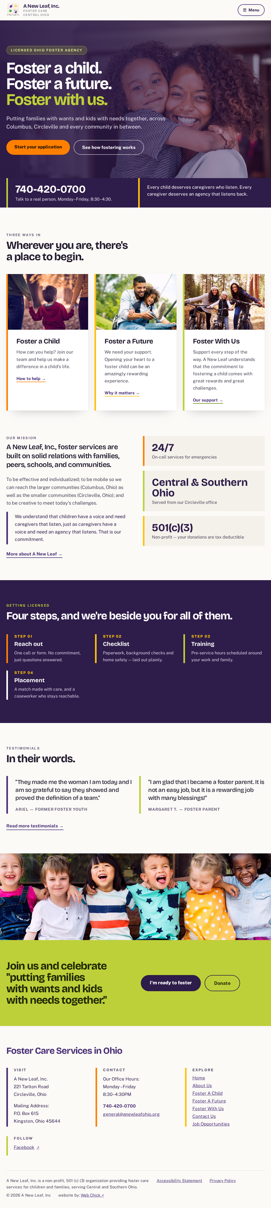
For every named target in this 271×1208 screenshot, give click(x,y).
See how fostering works (109, 147)
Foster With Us (208, 1108)
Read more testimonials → (35, 825)
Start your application (38, 146)
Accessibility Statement (179, 1180)
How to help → (31, 378)
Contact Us (204, 1116)
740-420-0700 (50, 189)
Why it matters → (122, 392)
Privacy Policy (223, 1180)
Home (198, 1078)
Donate (222, 983)
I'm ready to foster (171, 982)
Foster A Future (209, 1101)
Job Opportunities (211, 1124)
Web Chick (92, 1195)
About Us (202, 1085)
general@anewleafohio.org (131, 1114)
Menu (251, 10)
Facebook (26, 1148)
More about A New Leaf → (34, 554)
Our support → (208, 400)
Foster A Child (207, 1093)
